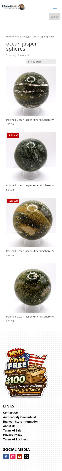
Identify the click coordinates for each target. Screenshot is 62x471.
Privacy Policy (12, 435)
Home (9, 36)
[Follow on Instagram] (13, 456)
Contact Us (10, 412)
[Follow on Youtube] (19, 456)
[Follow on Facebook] (6, 456)
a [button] (55, 7)
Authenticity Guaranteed (19, 417)
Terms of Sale (12, 430)
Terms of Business (15, 439)
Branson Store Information (21, 421)
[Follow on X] (26, 456)
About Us (9, 426)
